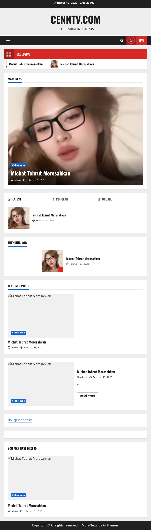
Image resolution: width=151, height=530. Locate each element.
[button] (8, 40)
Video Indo (18, 165)
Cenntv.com (75, 19)
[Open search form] (121, 40)
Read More (89, 396)
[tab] (30, 200)
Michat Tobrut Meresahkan (76, 64)
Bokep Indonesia (20, 420)
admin (17, 180)
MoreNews (90, 525)
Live (141, 40)
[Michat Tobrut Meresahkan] (75, 136)
